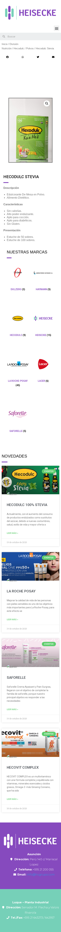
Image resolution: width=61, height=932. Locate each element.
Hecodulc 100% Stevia (27, 505)
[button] (56, 28)
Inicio (4, 44)
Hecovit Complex (23, 767)
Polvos (30, 48)
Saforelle (16, 678)
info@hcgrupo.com (40, 874)
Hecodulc (19, 48)
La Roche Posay (21, 591)
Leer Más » (12, 533)
